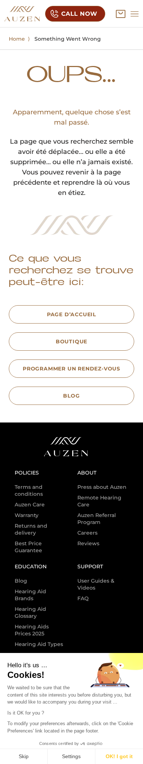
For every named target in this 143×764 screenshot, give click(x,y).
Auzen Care (30, 504)
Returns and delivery (31, 529)
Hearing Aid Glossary (30, 612)
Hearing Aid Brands (30, 595)
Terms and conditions (29, 490)
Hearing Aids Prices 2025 (32, 630)
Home (17, 39)
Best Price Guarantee (28, 547)
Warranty (26, 515)
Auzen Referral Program (96, 518)
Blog (21, 580)
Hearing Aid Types (39, 644)
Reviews (88, 543)
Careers (87, 532)
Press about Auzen (101, 487)
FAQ (83, 598)
